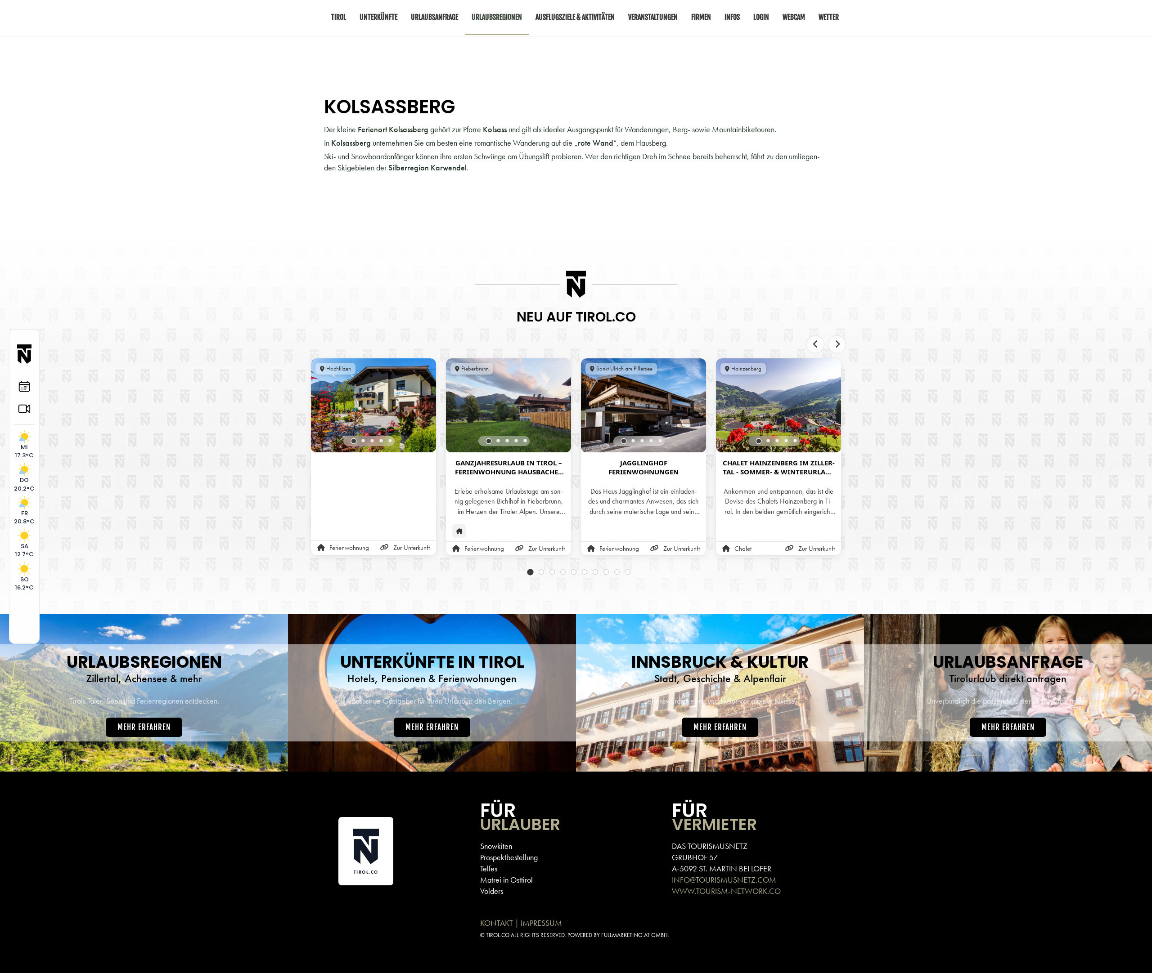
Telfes (488, 868)
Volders (491, 891)
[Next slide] (837, 344)
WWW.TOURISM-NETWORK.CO (726, 891)
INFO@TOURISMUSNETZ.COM (724, 880)
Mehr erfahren (144, 727)
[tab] (354, 441)
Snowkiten (496, 846)
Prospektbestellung (509, 857)
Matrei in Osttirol (506, 880)
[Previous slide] (815, 344)
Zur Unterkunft (411, 547)
